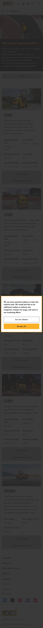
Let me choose (21, 319)
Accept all (21, 326)
